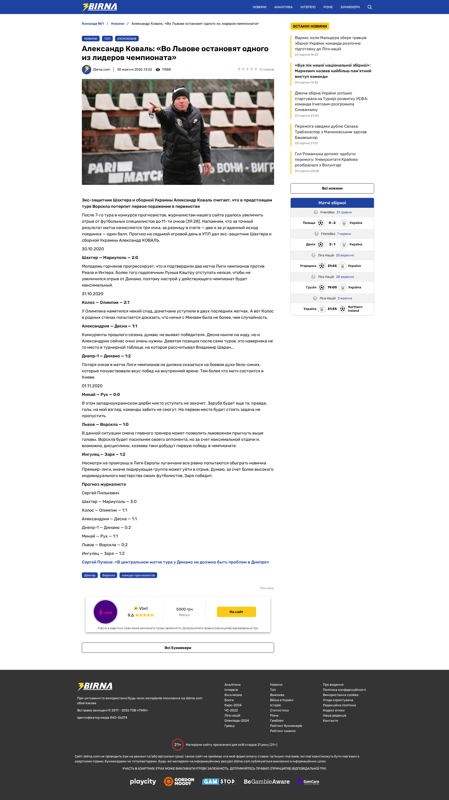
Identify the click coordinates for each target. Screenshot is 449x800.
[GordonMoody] (179, 782)
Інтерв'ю (308, 7)
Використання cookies (340, 695)
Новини (259, 7)
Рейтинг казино (283, 731)
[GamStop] (219, 782)
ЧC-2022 (231, 710)
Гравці (229, 726)
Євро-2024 (233, 705)
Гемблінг (277, 721)
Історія (275, 705)
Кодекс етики (334, 710)
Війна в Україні (281, 700)
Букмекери (350, 7)
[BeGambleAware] (267, 782)
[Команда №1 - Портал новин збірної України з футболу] (97, 7)
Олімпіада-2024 (236, 721)
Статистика (279, 710)
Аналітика (283, 7)
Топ (107, 38)
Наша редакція (334, 715)
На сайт (236, 612)
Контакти (330, 721)
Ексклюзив (126, 38)
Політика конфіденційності (344, 690)
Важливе (277, 695)
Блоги (229, 700)
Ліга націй (232, 715)
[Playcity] (143, 782)
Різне (328, 7)
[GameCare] (308, 782)
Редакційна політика (339, 705)
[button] (370, 7)
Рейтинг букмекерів (286, 726)
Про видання (333, 685)
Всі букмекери (178, 648)
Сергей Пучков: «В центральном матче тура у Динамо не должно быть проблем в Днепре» (175, 562)
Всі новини (332, 188)
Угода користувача (338, 700)
